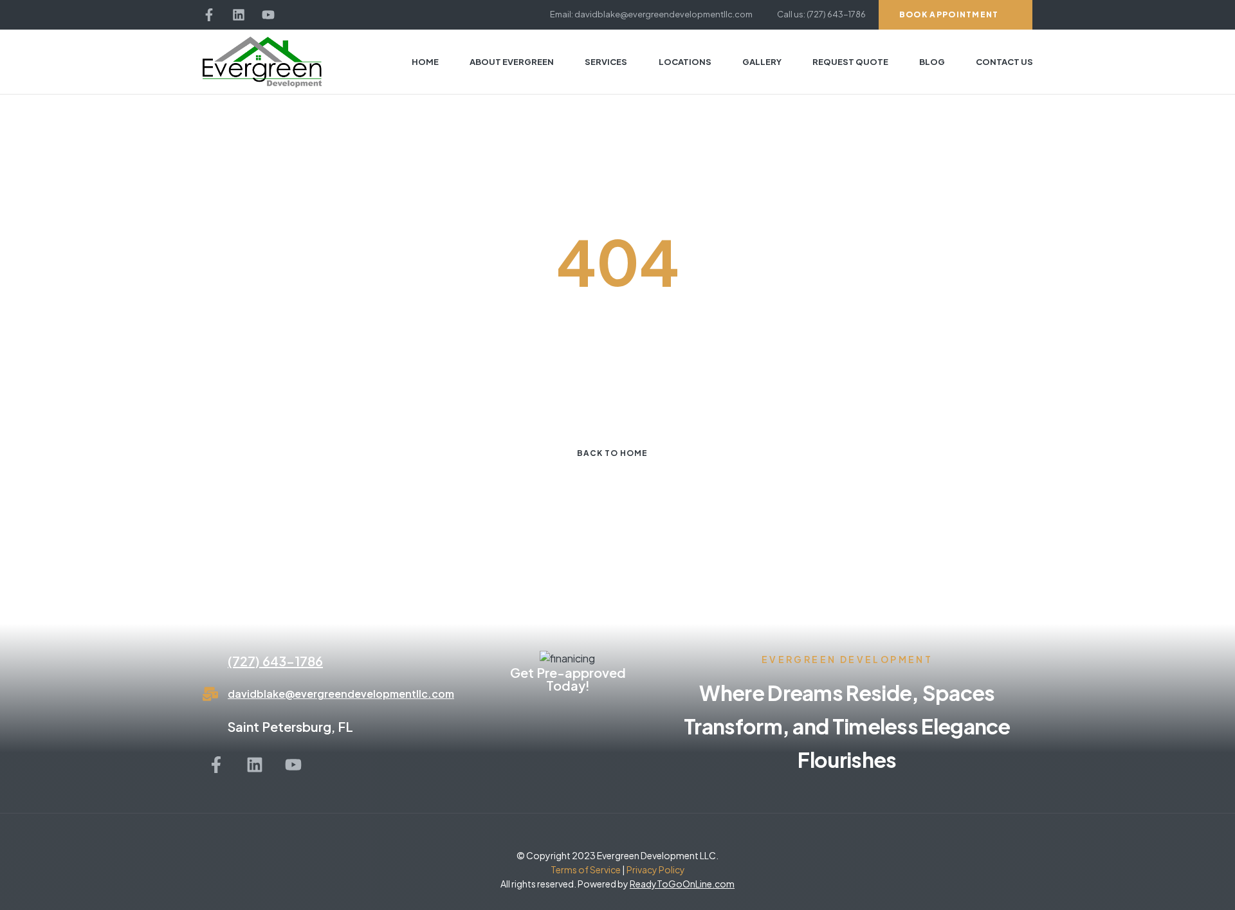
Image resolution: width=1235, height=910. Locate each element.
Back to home (612, 453)
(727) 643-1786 (275, 661)
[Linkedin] (238, 14)
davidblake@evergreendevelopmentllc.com (341, 693)
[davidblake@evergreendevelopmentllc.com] (210, 694)
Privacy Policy (655, 869)
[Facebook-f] (209, 14)
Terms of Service (586, 869)
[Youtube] (268, 14)
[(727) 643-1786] (210, 661)
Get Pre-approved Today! (568, 678)
